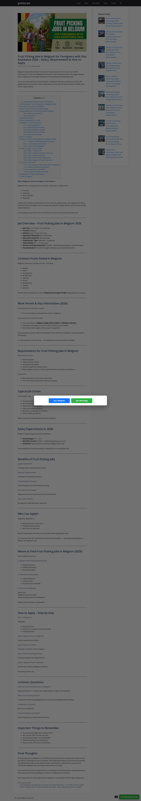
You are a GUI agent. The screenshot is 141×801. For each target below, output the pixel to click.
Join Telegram (59, 401)
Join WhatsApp (82, 401)
